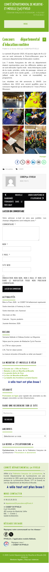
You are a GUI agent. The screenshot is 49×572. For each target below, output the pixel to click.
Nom (5, 244)
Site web (6, 265)
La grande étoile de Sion (14, 373)
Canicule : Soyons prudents (12, 319)
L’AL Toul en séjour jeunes (12, 350)
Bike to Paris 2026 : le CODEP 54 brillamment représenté (24, 302)
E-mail (6, 255)
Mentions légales (16, 560)
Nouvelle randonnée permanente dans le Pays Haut (13, 200)
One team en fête (9, 315)
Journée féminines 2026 (11, 323)
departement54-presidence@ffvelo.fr (19, 503)
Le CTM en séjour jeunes (11, 346)
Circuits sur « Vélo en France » (16, 369)
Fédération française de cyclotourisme (27, 474)
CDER (21, 169)
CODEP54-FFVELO (31, 49)
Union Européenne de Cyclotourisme (36, 197)
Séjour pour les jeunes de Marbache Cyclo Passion (21, 341)
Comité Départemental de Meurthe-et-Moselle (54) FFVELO (24, 6)
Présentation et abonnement (25, 453)
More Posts (24, 181)
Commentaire (9, 224)
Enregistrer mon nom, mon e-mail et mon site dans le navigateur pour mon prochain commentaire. (24, 280)
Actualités (9, 169)
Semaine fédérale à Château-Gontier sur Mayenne (21, 337)
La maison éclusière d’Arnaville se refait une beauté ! (22, 354)
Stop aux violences (31, 560)
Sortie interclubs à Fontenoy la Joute (16, 306)
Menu (26, 24)
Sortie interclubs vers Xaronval (14, 311)
